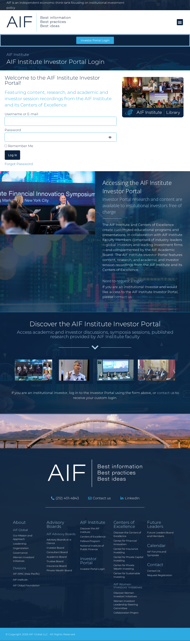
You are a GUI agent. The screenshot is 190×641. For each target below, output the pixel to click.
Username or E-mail (21, 114)
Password (13, 130)
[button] (158, 4)
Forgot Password (19, 164)
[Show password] (110, 137)
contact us (123, 297)
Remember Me (20, 146)
